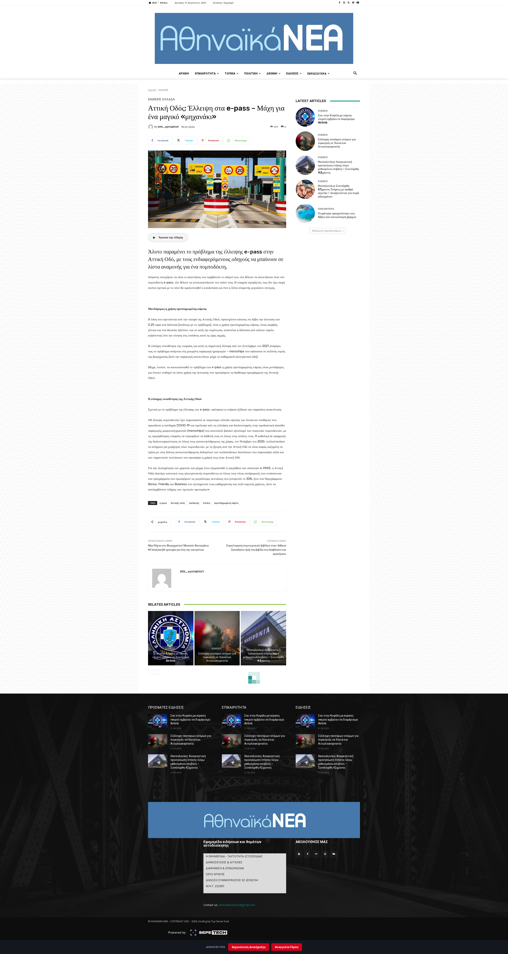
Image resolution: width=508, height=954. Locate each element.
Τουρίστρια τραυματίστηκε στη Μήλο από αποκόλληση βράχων (337, 215)
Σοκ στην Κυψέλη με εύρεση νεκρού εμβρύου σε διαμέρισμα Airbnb (170, 657)
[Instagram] (344, 3)
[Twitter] (348, 3)
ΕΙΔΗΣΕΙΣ (163, 90)
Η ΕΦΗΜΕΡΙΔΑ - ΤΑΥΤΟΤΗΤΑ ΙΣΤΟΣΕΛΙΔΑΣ (234, 856)
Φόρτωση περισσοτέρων (326, 230)
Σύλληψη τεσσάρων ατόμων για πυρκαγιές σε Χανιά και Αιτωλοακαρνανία (217, 657)
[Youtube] (357, 3)
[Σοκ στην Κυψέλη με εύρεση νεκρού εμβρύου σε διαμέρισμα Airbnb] (170, 638)
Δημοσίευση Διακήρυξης (249, 947)
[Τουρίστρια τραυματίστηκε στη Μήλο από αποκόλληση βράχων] (305, 213)
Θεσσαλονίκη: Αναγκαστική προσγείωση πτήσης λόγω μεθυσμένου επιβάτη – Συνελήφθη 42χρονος (263, 655)
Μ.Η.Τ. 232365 (215, 886)
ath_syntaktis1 (168, 126)
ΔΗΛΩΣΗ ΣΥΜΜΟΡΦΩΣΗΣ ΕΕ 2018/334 (232, 880)
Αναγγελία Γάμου (286, 947)
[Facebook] (339, 3)
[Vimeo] (353, 3)
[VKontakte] (333, 854)
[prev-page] (150, 672)
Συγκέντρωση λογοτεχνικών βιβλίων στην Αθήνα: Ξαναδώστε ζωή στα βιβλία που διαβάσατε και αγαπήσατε (256, 550)
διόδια (206, 502)
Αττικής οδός (178, 502)
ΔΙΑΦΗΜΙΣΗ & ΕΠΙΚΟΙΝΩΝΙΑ (225, 868)
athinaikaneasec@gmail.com (237, 905)
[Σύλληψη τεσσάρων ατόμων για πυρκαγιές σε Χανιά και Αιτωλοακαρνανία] (217, 638)
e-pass (163, 502)
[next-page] (156, 672)
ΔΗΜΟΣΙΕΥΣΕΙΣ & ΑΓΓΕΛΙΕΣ (224, 862)
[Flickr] (316, 854)
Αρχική (152, 90)
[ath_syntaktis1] (151, 126)
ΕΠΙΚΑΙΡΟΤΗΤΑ (326, 209)
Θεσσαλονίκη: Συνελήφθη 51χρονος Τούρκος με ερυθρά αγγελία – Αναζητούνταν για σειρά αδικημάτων (338, 191)
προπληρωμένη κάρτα (226, 502)
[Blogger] (299, 854)
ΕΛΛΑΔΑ (168, 99)
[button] (355, 73)
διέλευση (194, 502)
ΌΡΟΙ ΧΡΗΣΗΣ (215, 874)
